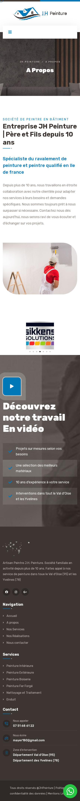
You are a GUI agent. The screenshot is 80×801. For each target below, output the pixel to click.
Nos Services (15, 629)
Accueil (12, 616)
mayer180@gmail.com (29, 740)
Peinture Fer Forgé (20, 686)
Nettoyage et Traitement (24, 692)
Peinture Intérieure (20, 666)
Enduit (11, 699)
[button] (30, 351)
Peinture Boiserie (19, 679)
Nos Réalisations (18, 636)
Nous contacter (17, 642)
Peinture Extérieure (20, 672)
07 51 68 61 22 (23, 726)
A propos (13, 622)
